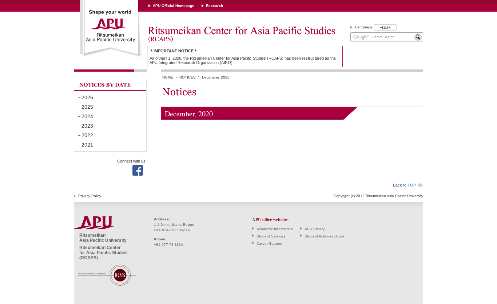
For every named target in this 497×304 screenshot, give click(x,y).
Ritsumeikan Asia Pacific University (111, 28)
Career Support (269, 243)
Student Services (271, 236)
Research (214, 6)
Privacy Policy (89, 196)
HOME (167, 77)
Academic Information (275, 229)
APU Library (315, 229)
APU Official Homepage (173, 6)
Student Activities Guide (325, 236)
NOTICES (187, 77)
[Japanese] (385, 27)
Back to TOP (404, 185)
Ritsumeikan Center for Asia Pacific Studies (241, 34)
